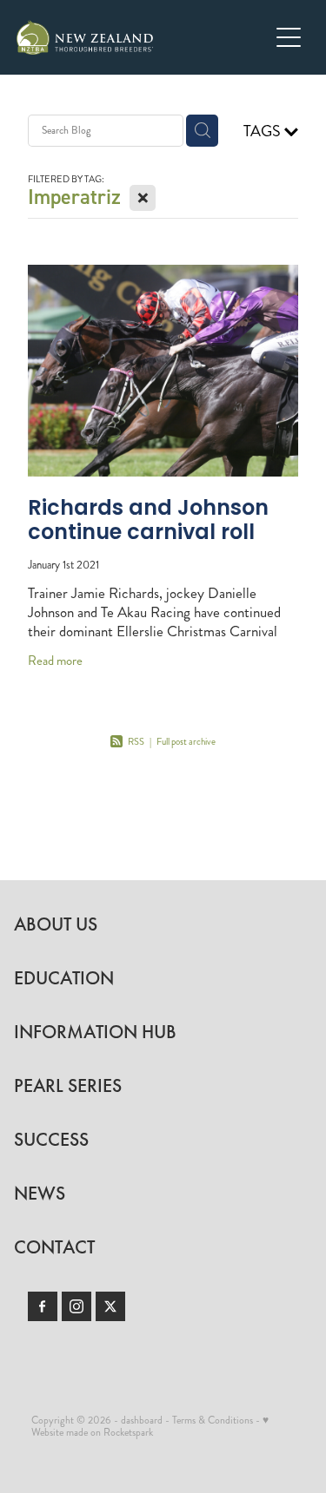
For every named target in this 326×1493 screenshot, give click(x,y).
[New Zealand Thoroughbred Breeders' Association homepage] (143, 37)
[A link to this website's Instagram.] (76, 1306)
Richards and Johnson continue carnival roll (148, 522)
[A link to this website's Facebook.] (42, 1306)
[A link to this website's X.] (110, 1306)
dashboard (142, 1420)
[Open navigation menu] (288, 37)
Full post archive (186, 741)
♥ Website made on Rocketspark (150, 1426)
